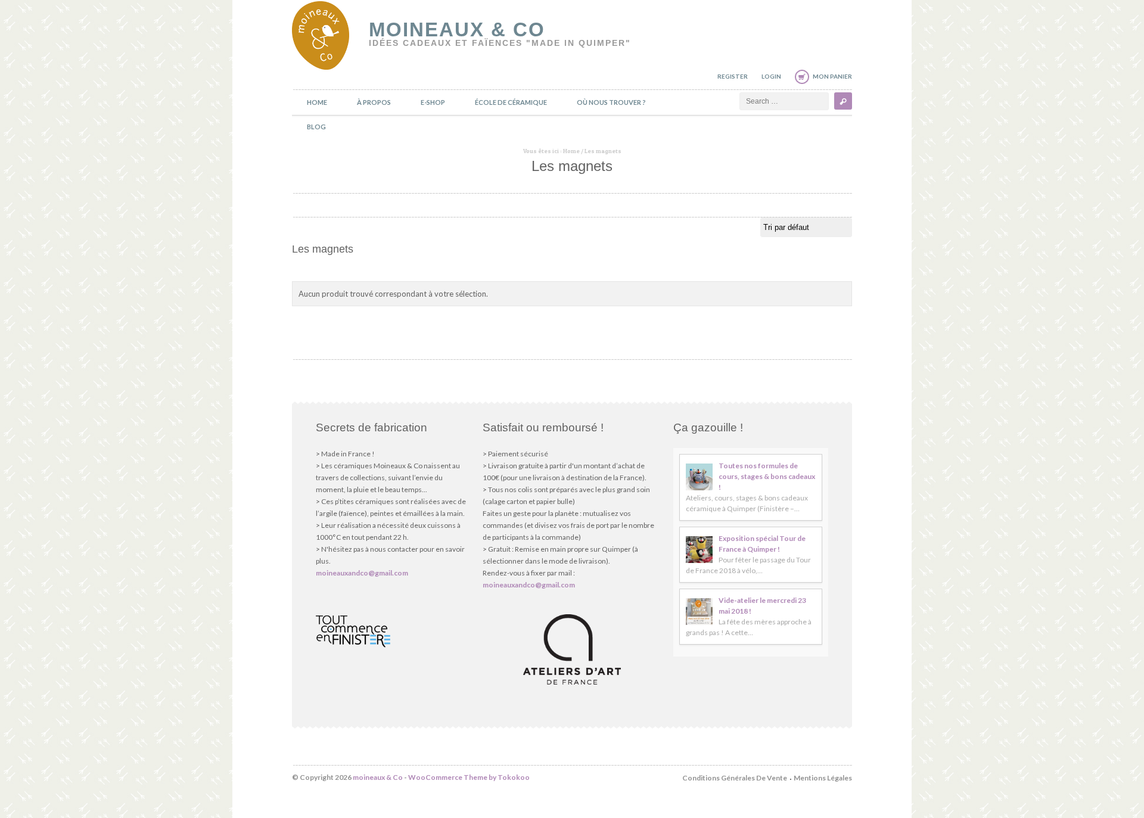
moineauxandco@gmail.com (362, 572)
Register (732, 76)
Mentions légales (823, 777)
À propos (374, 102)
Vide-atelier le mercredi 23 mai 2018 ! (762, 605)
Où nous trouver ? (611, 102)
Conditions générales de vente (734, 777)
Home (317, 102)
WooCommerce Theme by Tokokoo (469, 777)
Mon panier (832, 76)
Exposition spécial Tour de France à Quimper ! (762, 543)
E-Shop (433, 102)
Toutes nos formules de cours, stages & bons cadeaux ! (767, 476)
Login (771, 76)
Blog (316, 126)
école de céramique (511, 102)
